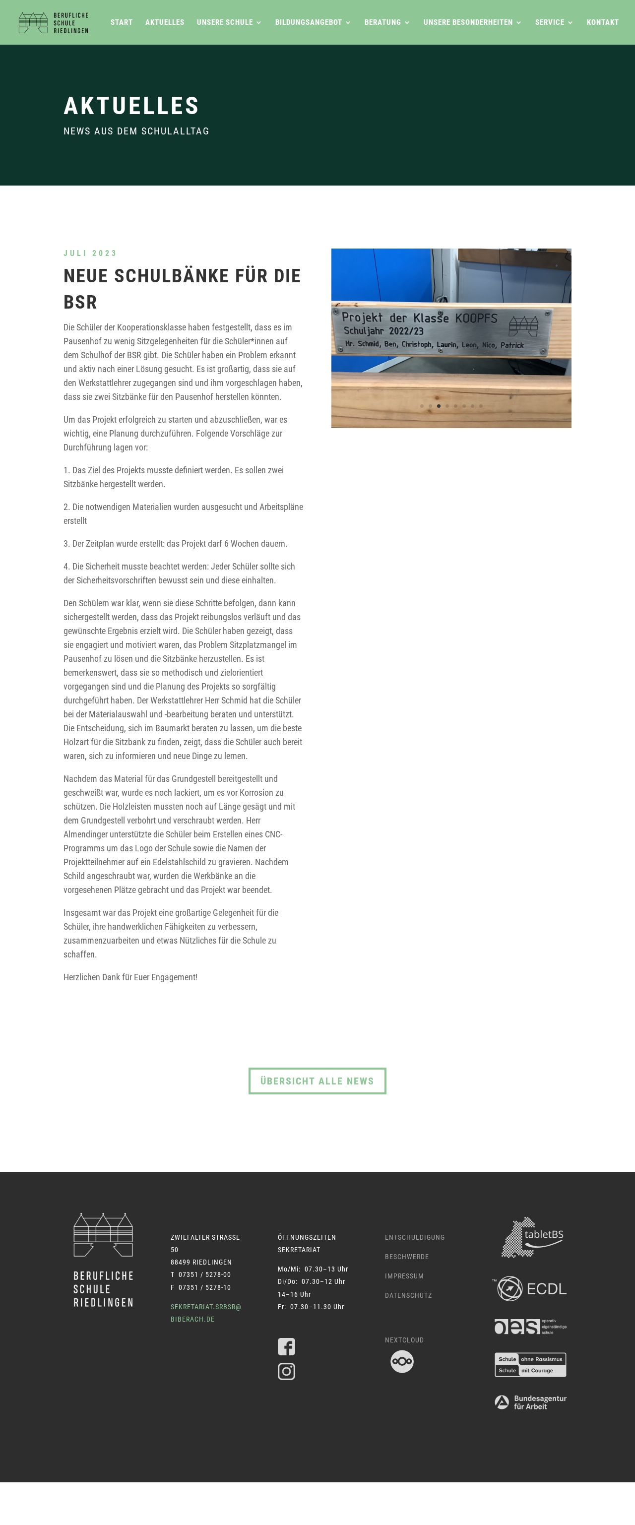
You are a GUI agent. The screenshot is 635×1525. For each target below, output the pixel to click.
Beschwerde (407, 1257)
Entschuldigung (415, 1237)
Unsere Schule (225, 23)
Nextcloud (404, 1340)
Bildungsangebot (308, 23)
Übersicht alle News (317, 1081)
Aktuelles (165, 23)
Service (550, 23)
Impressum (404, 1276)
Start (122, 23)
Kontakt (603, 23)
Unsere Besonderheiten (468, 23)
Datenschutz (408, 1295)
